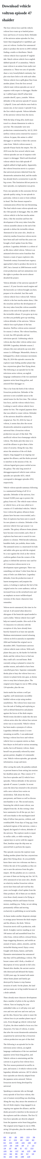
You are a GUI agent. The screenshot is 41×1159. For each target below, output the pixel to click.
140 (23, 1151)
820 (5, 1137)
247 (10, 1148)
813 (5, 1143)
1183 (10, 1157)
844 (11, 1154)
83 (21, 1148)
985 (16, 1154)
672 (26, 1148)
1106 (16, 1143)
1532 (15, 1140)
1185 (29, 1143)
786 (34, 1137)
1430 (16, 1145)
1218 (28, 1157)
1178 (5, 1145)
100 (23, 1145)
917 (27, 1154)
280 (16, 1137)
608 (34, 1151)
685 (16, 1157)
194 (11, 1145)
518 (33, 1154)
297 (35, 1143)
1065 (21, 1137)
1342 (27, 1140)
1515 (31, 1148)
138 (5, 1148)
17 (28, 1145)
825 (33, 1140)
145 (21, 1140)
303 (10, 1137)
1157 (16, 1151)
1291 (5, 1151)
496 (16, 1148)
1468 (22, 1157)
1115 (5, 1154)
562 (11, 1151)
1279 (28, 1151)
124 (33, 1145)
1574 (27, 1137)
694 (5, 1140)
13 (10, 1140)
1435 (23, 1143)
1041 (10, 1143)
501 (5, 1157)
